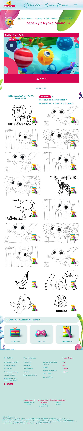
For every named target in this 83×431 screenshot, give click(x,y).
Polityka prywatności (50, 370)
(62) (16, 341)
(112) (67, 341)
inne (57, 103)
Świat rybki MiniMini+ (30, 375)
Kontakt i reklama (9, 375)
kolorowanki (45, 103)
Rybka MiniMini (51, 19)
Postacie (65, 372)
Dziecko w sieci (28, 368)
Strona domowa (27, 19)
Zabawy (65, 368)
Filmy (64, 362)
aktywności (68, 103)
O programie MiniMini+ (11, 362)
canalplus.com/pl (29, 400)
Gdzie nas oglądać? (10, 365)
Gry (64, 365)
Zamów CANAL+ (48, 377)
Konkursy (27, 372)
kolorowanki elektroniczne (52, 100)
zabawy (39, 19)
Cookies (45, 367)
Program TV (27, 362)
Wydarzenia (27, 365)
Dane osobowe (48, 373)
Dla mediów (8, 368)
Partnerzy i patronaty (11, 372)
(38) (41, 341)
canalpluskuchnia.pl (59, 400)
